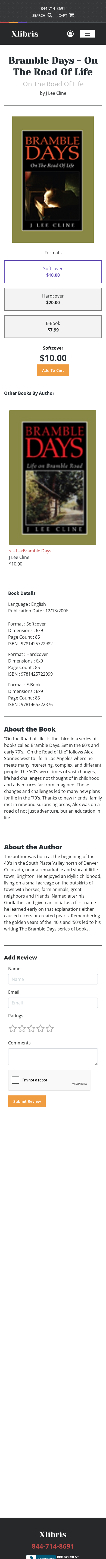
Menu (87, 34)
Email (13, 992)
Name (14, 969)
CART (63, 15)
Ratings (15, 1016)
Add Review (20, 957)
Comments (19, 1043)
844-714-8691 (53, 8)
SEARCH (39, 15)
